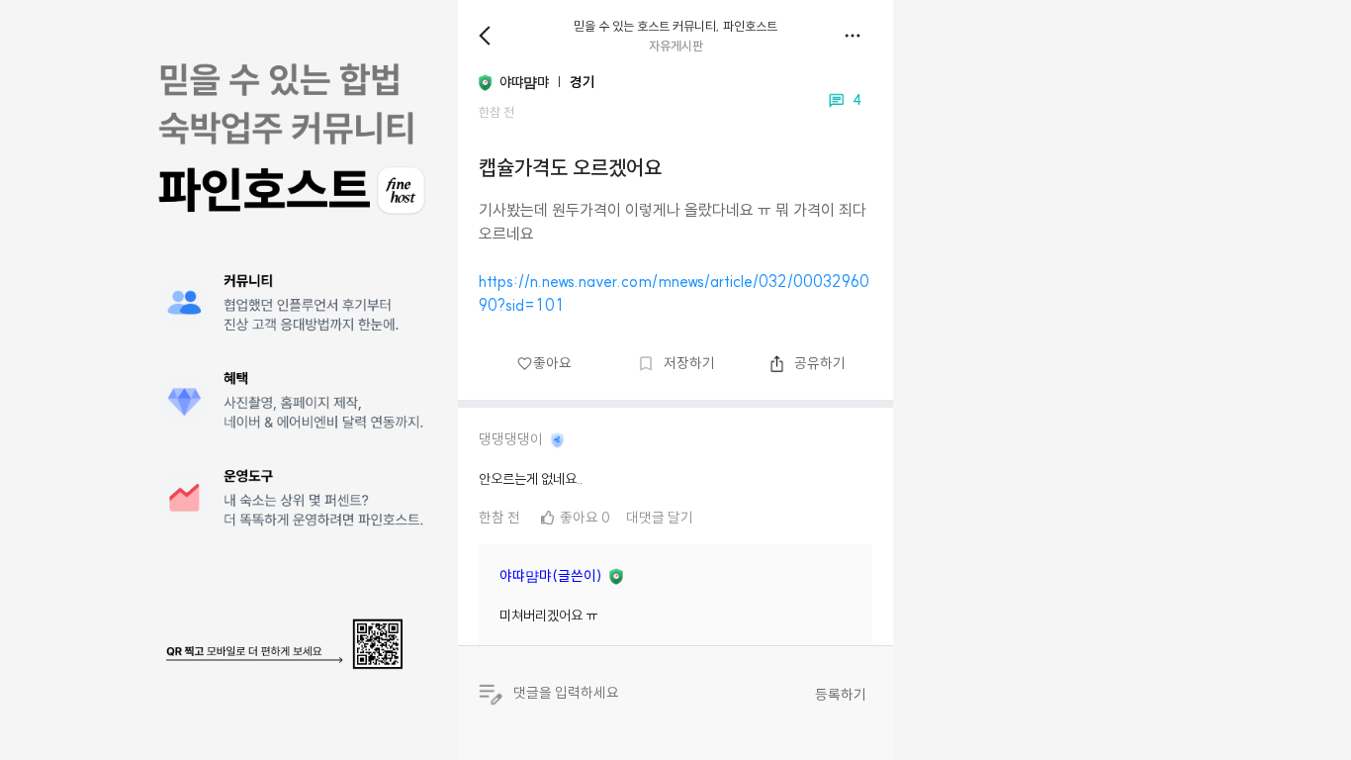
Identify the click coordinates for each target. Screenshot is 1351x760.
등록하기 (840, 695)
